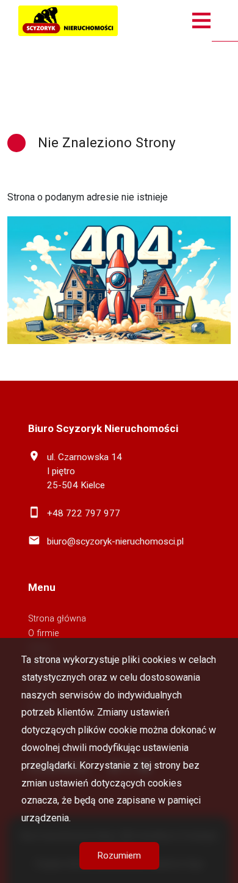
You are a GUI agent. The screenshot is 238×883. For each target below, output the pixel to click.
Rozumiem (119, 855)
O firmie (43, 633)
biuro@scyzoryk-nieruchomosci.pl (115, 541)
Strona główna (57, 619)
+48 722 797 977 (83, 513)
